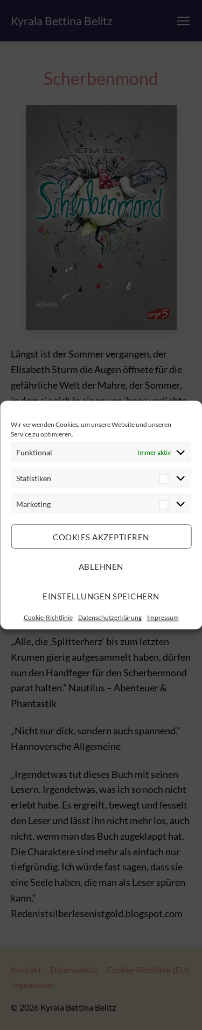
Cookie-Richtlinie (48, 617)
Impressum (163, 617)
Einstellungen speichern (101, 595)
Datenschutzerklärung (110, 617)
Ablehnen (101, 566)
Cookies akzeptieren (101, 536)
